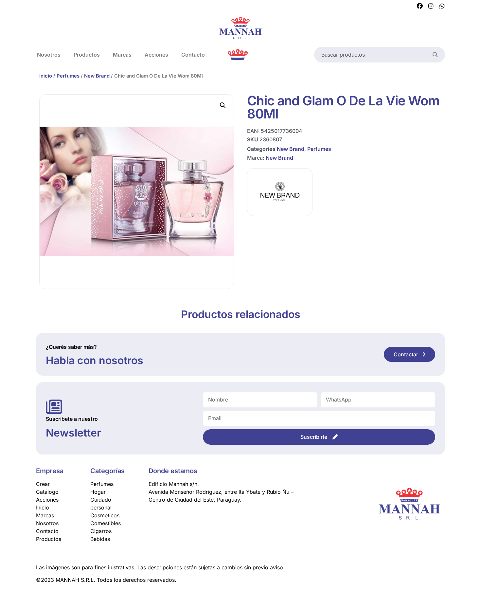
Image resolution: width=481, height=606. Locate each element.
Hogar (98, 492)
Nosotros (49, 54)
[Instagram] (431, 6)
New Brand (97, 76)
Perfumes (68, 76)
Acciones (156, 54)
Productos (87, 54)
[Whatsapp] (442, 6)
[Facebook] (420, 6)
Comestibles (105, 523)
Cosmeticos (104, 515)
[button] (223, 105)
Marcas (122, 54)
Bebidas (100, 539)
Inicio (45, 76)
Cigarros (101, 531)
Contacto (193, 54)
